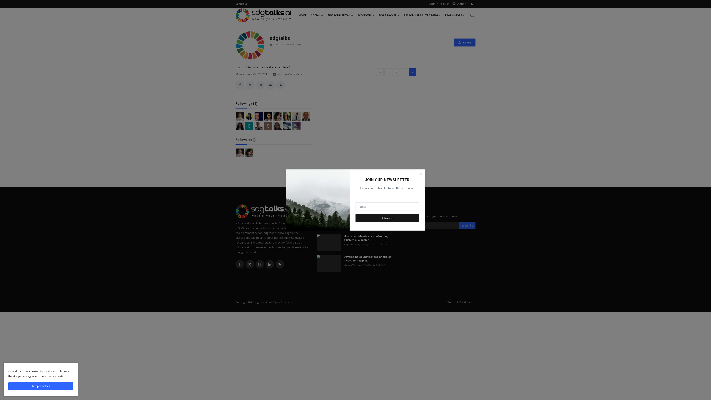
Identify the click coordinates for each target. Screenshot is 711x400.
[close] (73, 366)
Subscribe (387, 218)
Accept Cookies (40, 386)
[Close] (420, 173)
